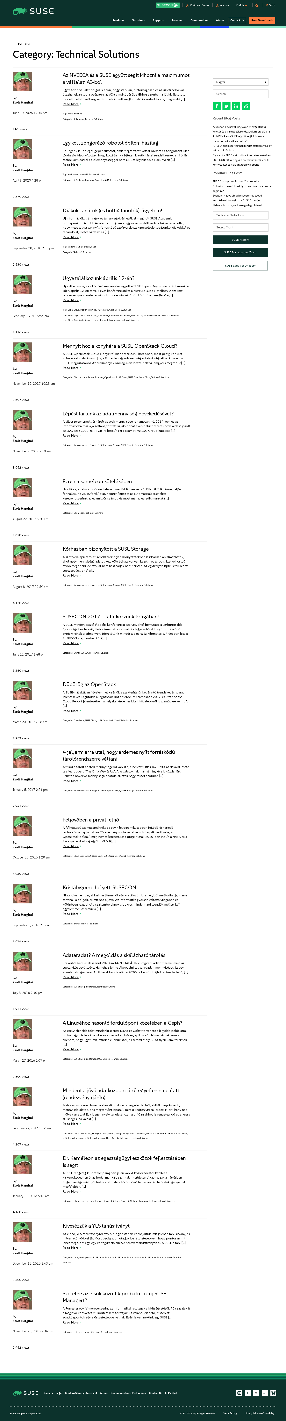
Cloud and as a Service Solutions (88, 377)
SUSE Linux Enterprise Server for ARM (91, 180)
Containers (103, 315)
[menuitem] (240, 82)
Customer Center (199, 5)
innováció (83, 174)
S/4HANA (78, 320)
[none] (240, 82)
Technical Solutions (94, 119)
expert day (92, 310)
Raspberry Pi (94, 174)
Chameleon (79, 513)
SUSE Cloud (121, 377)
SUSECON (86, 653)
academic (72, 247)
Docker (83, 310)
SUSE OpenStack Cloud (139, 377)
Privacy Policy (252, 1413)
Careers (48, 1393)
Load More (110, 1364)
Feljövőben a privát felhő (91, 819)
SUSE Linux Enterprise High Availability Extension (108, 1138)
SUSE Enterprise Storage (109, 445)
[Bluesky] (273, 1393)
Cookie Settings (230, 1413)
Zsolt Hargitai (23, 102)
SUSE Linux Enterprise (73, 1138)
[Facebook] (248, 1393)
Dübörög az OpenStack (89, 684)
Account (225, 5)
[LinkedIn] (265, 1393)
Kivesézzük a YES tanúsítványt (96, 1226)
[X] (256, 1393)
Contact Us (237, 20)
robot (103, 174)
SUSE (93, 247)
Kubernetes (79, 119)
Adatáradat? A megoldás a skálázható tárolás (114, 955)
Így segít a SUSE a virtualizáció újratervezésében (242, 155)
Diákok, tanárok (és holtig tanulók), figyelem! (112, 210)
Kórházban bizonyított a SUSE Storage (106, 549)
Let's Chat (171, 1393)
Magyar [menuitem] (220, 82)
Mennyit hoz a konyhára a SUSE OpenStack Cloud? (120, 346)
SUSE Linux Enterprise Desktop (141, 1201)
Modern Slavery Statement (81, 1393)
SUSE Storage (127, 445)
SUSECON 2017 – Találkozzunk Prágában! (111, 616)
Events (164, 315)
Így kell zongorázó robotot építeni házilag (110, 143)
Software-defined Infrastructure (105, 320)
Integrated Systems (124, 1133)
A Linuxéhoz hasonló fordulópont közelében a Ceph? (122, 1023)
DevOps (135, 315)
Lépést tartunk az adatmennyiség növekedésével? (118, 413)
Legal (59, 1393)
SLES (123, 310)
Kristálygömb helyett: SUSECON (99, 887)
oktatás (87, 247)
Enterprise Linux (99, 1133)
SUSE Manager (97, 1332)
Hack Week (73, 174)
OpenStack (114, 310)
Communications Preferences (128, 1393)
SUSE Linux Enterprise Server (158, 1257)
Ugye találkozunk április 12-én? (98, 278)
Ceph (70, 310)
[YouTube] (239, 1393)
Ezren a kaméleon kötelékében (97, 481)
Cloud (76, 310)
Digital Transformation (150, 315)
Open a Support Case (30, 1413)
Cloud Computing (88, 315)
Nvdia (70, 113)
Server (87, 320)
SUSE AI (78, 113)
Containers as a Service (119, 315)
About (104, 1393)
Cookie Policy (268, 1413)
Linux (80, 247)
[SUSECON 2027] (168, 5)
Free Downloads (262, 20)
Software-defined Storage (85, 445)
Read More (71, 104)
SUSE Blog (23, 44)
